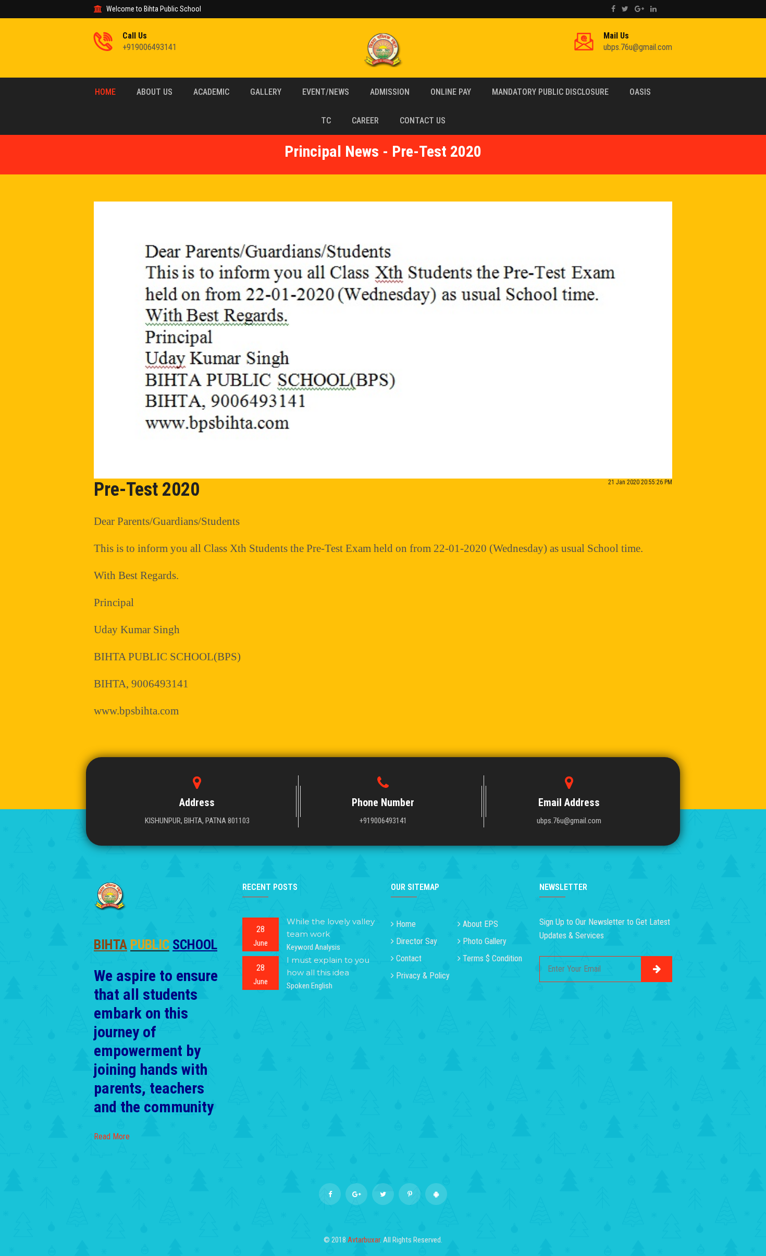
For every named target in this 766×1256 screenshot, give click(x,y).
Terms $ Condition (492, 958)
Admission (390, 92)
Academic (211, 92)
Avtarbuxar (364, 1240)
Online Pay (450, 92)
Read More (112, 1136)
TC (326, 120)
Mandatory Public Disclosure (550, 92)
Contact (409, 958)
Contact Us (423, 120)
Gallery (265, 92)
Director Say (416, 941)
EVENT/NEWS (325, 92)
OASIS (640, 92)
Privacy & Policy (423, 976)
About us (154, 92)
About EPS (480, 924)
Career (365, 120)
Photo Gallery (484, 941)
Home (105, 92)
